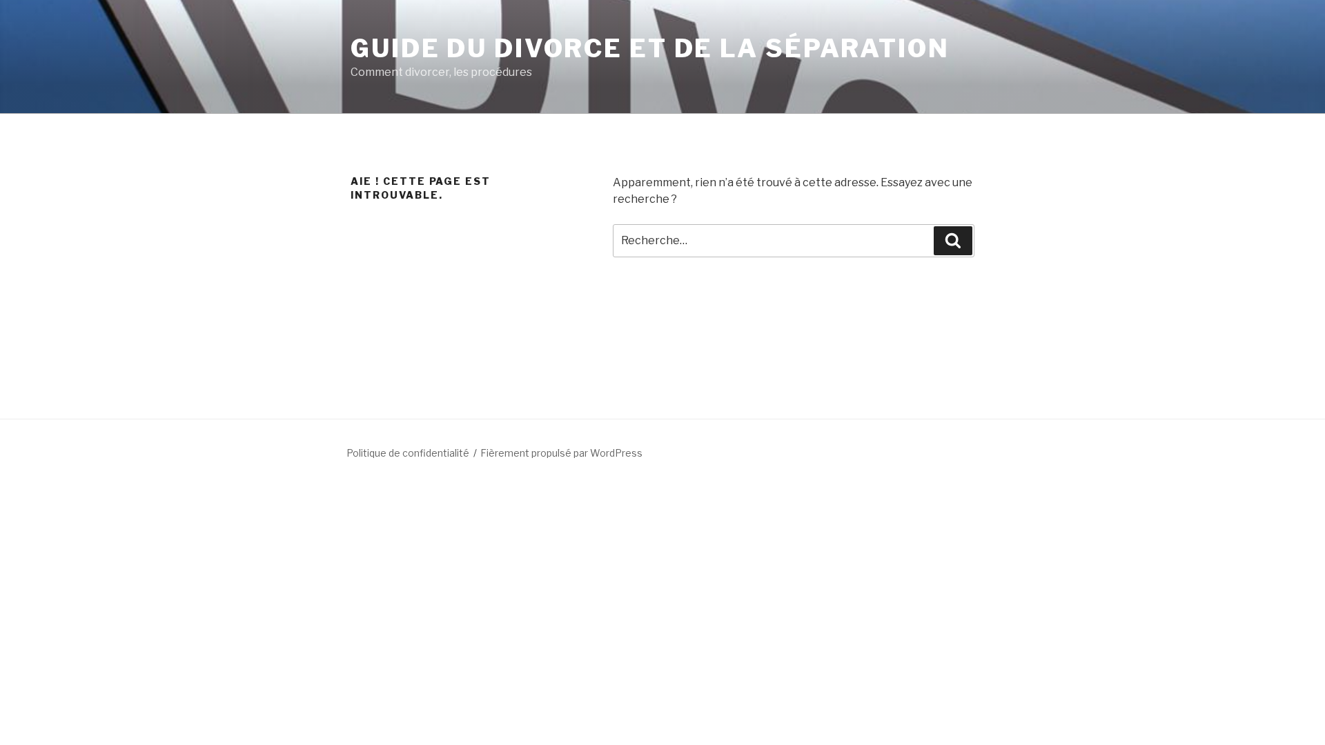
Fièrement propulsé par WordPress (561, 453)
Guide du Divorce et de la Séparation (650, 48)
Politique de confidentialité (407, 453)
